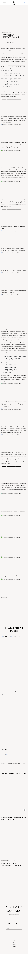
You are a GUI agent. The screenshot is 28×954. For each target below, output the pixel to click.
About (14, 940)
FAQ (14, 942)
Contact (14, 944)
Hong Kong (14, 860)
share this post (10, 42)
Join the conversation (14, 763)
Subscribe (14, 946)
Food (10, 32)
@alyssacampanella (14, 914)
